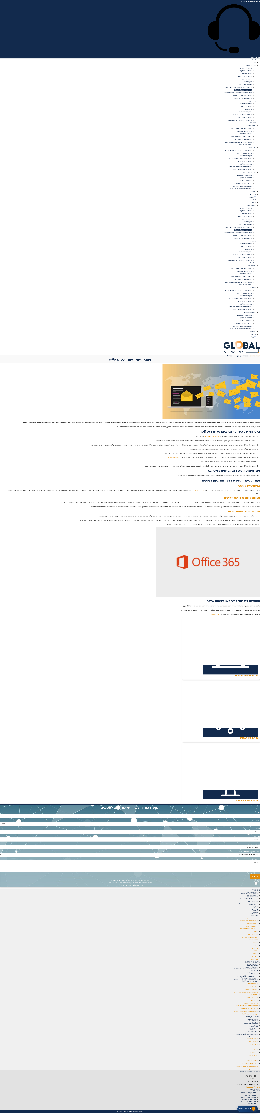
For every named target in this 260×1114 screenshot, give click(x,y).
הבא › (130, 581)
